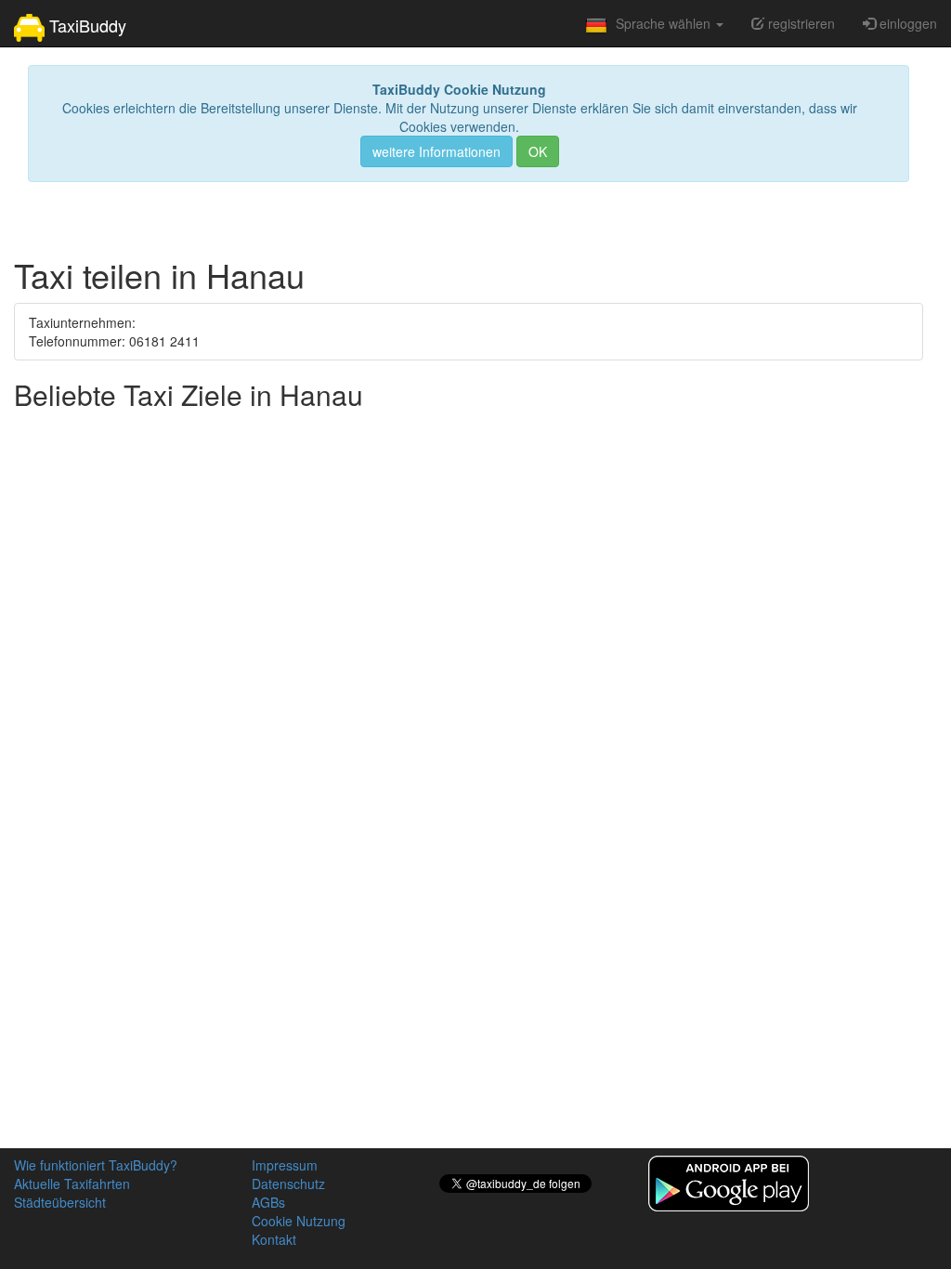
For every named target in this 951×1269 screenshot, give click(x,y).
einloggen (906, 23)
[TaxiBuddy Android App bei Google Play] (728, 1181)
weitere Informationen (436, 151)
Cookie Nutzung (298, 1220)
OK (537, 151)
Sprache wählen (665, 23)
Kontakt (274, 1239)
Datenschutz (288, 1183)
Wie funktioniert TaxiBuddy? (95, 1165)
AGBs (268, 1202)
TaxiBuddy (85, 25)
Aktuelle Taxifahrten (72, 1183)
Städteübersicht (60, 1202)
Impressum (285, 1165)
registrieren (799, 23)
